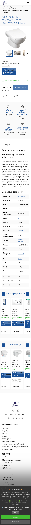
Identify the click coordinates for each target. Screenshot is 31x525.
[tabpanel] (17, 316)
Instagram (18, 410)
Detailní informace (8, 91)
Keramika (21, 230)
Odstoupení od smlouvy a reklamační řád (15, 447)
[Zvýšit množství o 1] (10, 87)
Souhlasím (15, 517)
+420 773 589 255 (17, 418)
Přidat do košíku (20, 87)
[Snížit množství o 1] (4, 87)
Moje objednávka (7, 449)
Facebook (13, 410)
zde (20, 509)
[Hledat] (21, 2)
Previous (3, 294)
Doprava (4, 433)
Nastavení (15, 512)
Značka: (6, 66)
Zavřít (25, 100)
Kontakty (5, 436)
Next (28, 294)
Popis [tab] (7, 144)
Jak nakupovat (6, 439)
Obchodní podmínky (8, 441)
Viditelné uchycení (20, 241)
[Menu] (28, 2)
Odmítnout (15, 522)
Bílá (19, 218)
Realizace (5, 428)
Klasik (20, 259)
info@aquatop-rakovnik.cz (17, 414)
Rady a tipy (5, 431)
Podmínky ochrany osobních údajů (13, 444)
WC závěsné (21, 196)
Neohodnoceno (15, 63)
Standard (21, 254)
